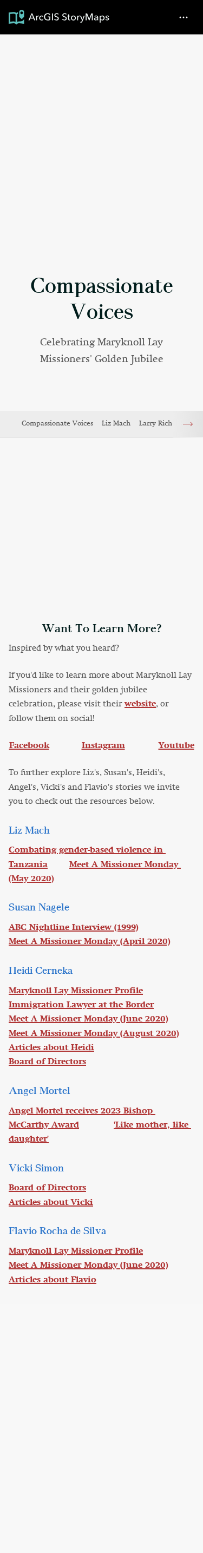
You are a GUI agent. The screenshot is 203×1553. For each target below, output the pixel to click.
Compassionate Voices (57, 423)
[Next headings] (188, 424)
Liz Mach (116, 423)
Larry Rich (155, 423)
